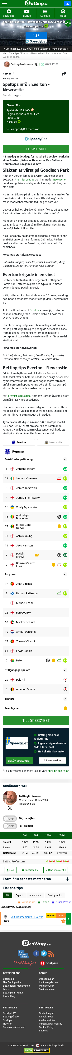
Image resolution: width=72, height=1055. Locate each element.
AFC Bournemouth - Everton (27, 917)
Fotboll (36, 49)
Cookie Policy (46, 1027)
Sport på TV (9, 1013)
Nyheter (7, 1023)
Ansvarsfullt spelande (52, 1045)
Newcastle (59, 179)
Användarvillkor (47, 1020)
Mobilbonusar (46, 985)
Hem (5, 53)
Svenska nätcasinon (14, 1027)
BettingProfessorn (14, 861)
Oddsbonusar (46, 978)
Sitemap (43, 1030)
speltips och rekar (58, 770)
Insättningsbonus (48, 982)
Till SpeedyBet (36, 149)
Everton (34, 310)
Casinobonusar (47, 989)
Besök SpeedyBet (19, 761)
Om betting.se (46, 1013)
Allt (7, 895)
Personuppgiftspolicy (50, 1023)
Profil (11, 870)
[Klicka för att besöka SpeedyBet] (36, 40)
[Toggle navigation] (4, 3)
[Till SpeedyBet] (36, 139)
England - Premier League (54, 49)
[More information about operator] (17, 743)
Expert (19, 895)
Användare (35, 895)
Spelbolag (8, 978)
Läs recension (52, 760)
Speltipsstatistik (57, 870)
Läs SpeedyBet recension (24, 129)
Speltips (14, 53)
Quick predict (55, 895)
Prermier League (24, 179)
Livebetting (9, 996)
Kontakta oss (46, 1016)
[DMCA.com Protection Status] (37, 1050)
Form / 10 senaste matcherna (27, 879)
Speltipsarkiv (31, 870)
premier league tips (19, 395)
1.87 (36, 35)
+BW (68, 23)
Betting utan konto (13, 992)
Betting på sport (11, 1016)
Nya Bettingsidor (12, 982)
